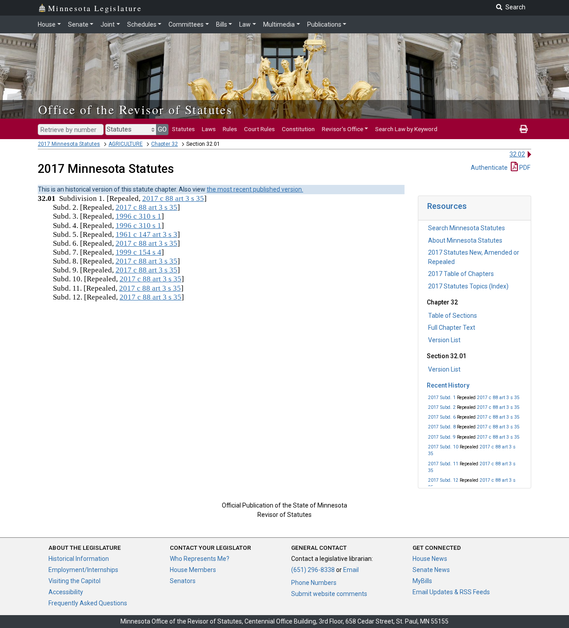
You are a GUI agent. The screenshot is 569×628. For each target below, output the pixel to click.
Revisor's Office (342, 128)
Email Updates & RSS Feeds (451, 592)
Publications (324, 24)
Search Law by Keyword (406, 128)
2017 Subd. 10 (443, 447)
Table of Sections (452, 315)
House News (430, 558)
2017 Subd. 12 (443, 480)
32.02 (517, 154)
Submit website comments (329, 593)
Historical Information (78, 558)
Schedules (141, 24)
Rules (230, 128)
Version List (444, 340)
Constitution (298, 128)
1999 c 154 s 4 (138, 252)
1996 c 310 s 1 (138, 216)
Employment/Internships (83, 569)
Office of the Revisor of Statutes (135, 109)
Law (245, 24)
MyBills (422, 580)
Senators (183, 580)
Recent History (448, 385)
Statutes (183, 128)
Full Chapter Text (451, 327)
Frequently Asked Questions (87, 603)
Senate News (431, 569)
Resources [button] (447, 206)
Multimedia (279, 24)
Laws (209, 128)
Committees (186, 24)
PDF (524, 167)
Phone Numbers (314, 582)
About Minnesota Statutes (465, 240)
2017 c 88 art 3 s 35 (498, 397)
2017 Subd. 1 (442, 397)
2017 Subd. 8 (442, 427)
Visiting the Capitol (74, 580)
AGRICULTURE (125, 144)
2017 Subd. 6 (442, 417)
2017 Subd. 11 (443, 464)
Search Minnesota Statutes (466, 228)
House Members (193, 569)
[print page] (523, 129)
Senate (78, 24)
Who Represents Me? (199, 558)
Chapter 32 (164, 144)
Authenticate (489, 167)
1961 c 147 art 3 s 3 (146, 234)
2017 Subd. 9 (442, 437)
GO (162, 129)
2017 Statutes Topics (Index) (468, 286)
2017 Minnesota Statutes (69, 144)
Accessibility (65, 592)
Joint (107, 24)
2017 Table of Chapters (461, 273)
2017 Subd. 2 (442, 407)
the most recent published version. (255, 189)
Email (351, 569)
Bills (221, 24)
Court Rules (259, 128)
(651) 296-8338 (313, 569)
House (47, 24)
